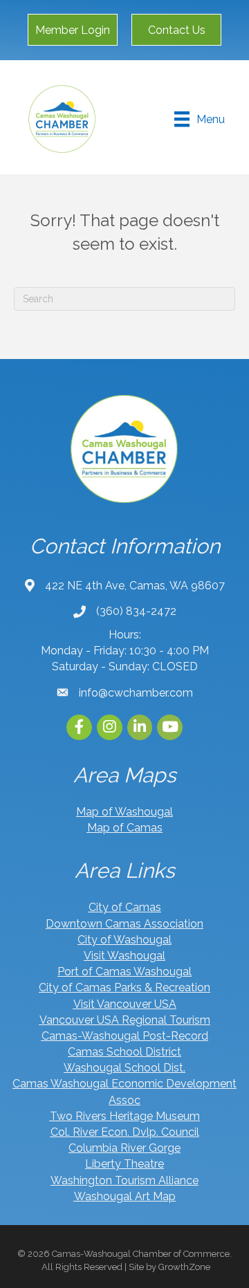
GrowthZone (184, 1267)
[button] (73, 30)
